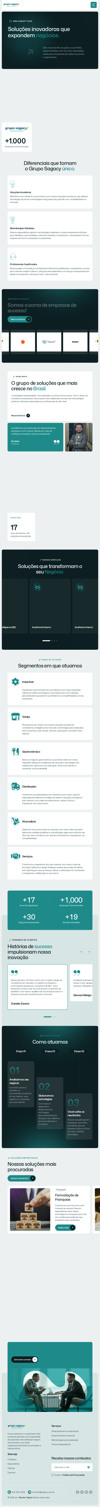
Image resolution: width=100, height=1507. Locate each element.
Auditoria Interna (50, 627)
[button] (43, 640)
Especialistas (13, 1463)
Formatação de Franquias (66, 1197)
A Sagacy (12, 1459)
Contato (11, 1472)
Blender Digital (25, 1497)
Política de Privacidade (74, 1475)
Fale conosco (6, 121)
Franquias (61, 1189)
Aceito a (70, 1475)
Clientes (11, 1468)
